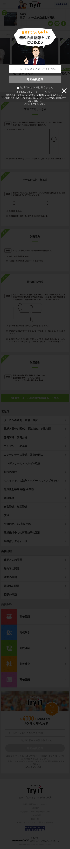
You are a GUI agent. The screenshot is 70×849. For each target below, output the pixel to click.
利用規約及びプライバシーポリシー (21, 95)
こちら (27, 104)
